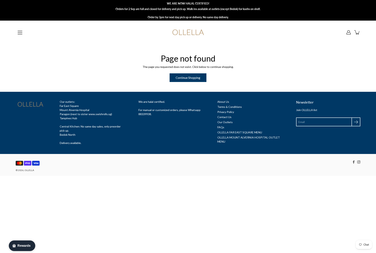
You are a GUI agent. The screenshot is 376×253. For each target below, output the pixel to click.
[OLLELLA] (188, 32)
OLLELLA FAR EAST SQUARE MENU (239, 132)
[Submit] (356, 121)
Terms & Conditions (229, 106)
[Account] (348, 32)
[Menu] (20, 32)
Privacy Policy (225, 112)
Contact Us (224, 117)
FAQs (220, 127)
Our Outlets (225, 122)
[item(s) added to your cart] (357, 32)
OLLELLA (29, 170)
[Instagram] (358, 162)
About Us (223, 101)
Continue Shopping (188, 77)
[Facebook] (353, 162)
